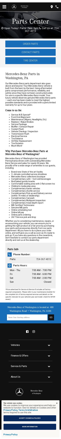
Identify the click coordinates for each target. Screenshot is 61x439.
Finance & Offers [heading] (19, 355)
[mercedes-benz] (14, 7)
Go (51, 317)
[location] (52, 7)
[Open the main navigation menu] (4, 6)
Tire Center (30, 60)
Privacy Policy (10, 434)
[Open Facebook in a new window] (27, 331)
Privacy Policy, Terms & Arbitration (20, 410)
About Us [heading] (15, 376)
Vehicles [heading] (15, 345)
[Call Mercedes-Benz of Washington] (57, 7)
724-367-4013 (43, 259)
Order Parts (30, 43)
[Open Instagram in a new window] (33, 331)
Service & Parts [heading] (19, 366)
